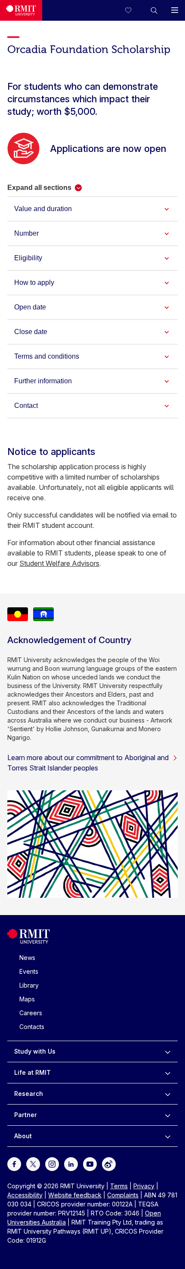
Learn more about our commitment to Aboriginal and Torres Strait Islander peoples (88, 762)
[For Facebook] (14, 1163)
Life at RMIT (32, 1072)
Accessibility (25, 1195)
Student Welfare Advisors (59, 563)
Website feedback (75, 1195)
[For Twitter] (33, 1163)
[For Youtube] (90, 1163)
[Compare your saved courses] (133, 10)
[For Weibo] (109, 1163)
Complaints (123, 1195)
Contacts (31, 1026)
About (23, 1136)
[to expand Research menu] (167, 1094)
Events (28, 971)
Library (29, 985)
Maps (27, 999)
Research (28, 1093)
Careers (30, 1012)
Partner (25, 1114)
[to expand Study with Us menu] (167, 1051)
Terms (119, 1186)
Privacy (143, 1186)
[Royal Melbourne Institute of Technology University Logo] (21, 10)
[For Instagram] (52, 1163)
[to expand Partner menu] (167, 1115)
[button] (154, 10)
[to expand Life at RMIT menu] (167, 1073)
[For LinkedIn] (71, 1163)
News (27, 957)
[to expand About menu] (167, 1136)
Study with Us (35, 1051)
